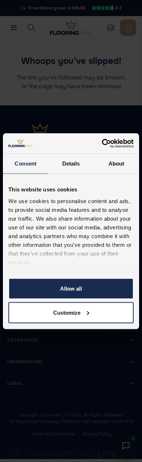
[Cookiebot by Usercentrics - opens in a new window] (102, 143)
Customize (66, 312)
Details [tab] (71, 163)
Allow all (71, 289)
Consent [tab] (25, 163)
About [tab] (117, 163)
